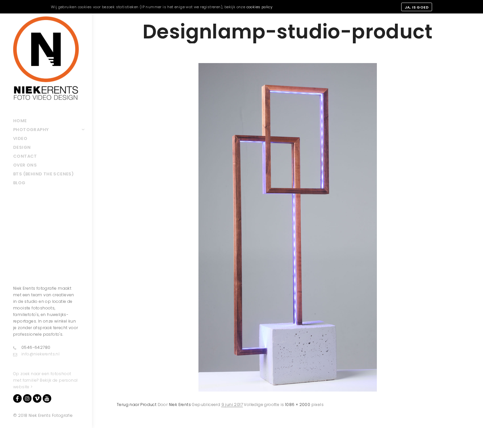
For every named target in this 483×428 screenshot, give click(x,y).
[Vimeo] (37, 398)
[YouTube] (47, 398)
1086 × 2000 (297, 404)
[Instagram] (27, 398)
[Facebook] (17, 398)
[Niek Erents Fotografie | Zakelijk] (46, 58)
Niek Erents (180, 404)
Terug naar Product (136, 404)
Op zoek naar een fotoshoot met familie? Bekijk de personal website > (45, 380)
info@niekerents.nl (40, 354)
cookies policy (259, 7)
